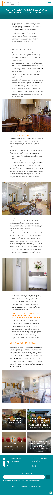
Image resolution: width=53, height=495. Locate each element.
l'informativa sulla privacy (19, 480)
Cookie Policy (23, 486)
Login (39, 486)
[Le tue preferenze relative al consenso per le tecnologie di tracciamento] (51, 493)
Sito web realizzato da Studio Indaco (25, 487)
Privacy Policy (15, 486)
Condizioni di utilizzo (32, 486)
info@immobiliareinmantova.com (42, 462)
